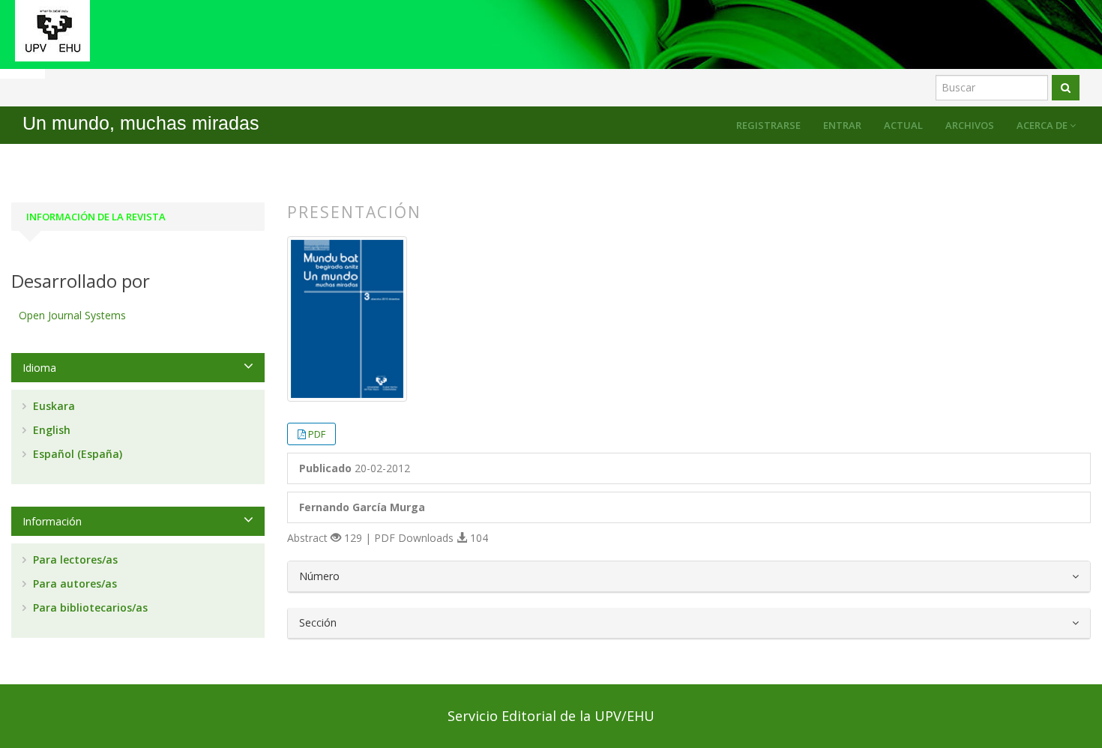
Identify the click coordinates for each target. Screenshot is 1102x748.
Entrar (842, 125)
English (50, 430)
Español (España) (76, 454)
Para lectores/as (74, 559)
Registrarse (768, 125)
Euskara (52, 406)
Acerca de (1043, 125)
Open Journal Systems (72, 315)
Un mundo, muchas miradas (140, 123)
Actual (903, 125)
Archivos (969, 125)
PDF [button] (316, 434)
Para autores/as (73, 583)
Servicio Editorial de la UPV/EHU (551, 716)
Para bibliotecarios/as (89, 607)
